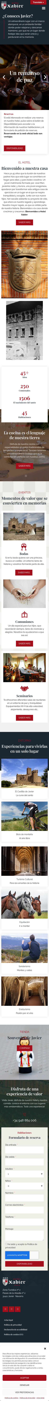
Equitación (24, 922)
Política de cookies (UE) (13, 1334)
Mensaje (9, 1229)
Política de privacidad (27, 1398)
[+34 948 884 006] (24, 1114)
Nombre (9, 1193)
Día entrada (11, 1145)
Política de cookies (11, 1398)
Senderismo (24, 966)
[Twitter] (17, 1309)
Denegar (24, 1385)
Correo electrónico (14, 1205)
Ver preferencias (24, 1392)
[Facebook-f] (5, 1309)
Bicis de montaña (24, 834)
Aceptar (24, 1378)
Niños (8, 1181)
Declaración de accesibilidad (15, 1329)
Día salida (10, 1157)
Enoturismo (24, 1009)
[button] (45, 1348)
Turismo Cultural (24, 879)
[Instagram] (11, 1309)
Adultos (9, 1169)
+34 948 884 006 (24, 1120)
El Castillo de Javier (24, 791)
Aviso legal (40, 1398)
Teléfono (9, 1217)
